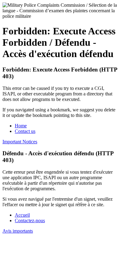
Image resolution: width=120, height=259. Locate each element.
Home (21, 125)
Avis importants (17, 231)
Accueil (22, 215)
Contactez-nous (30, 220)
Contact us (25, 131)
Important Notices (19, 141)
